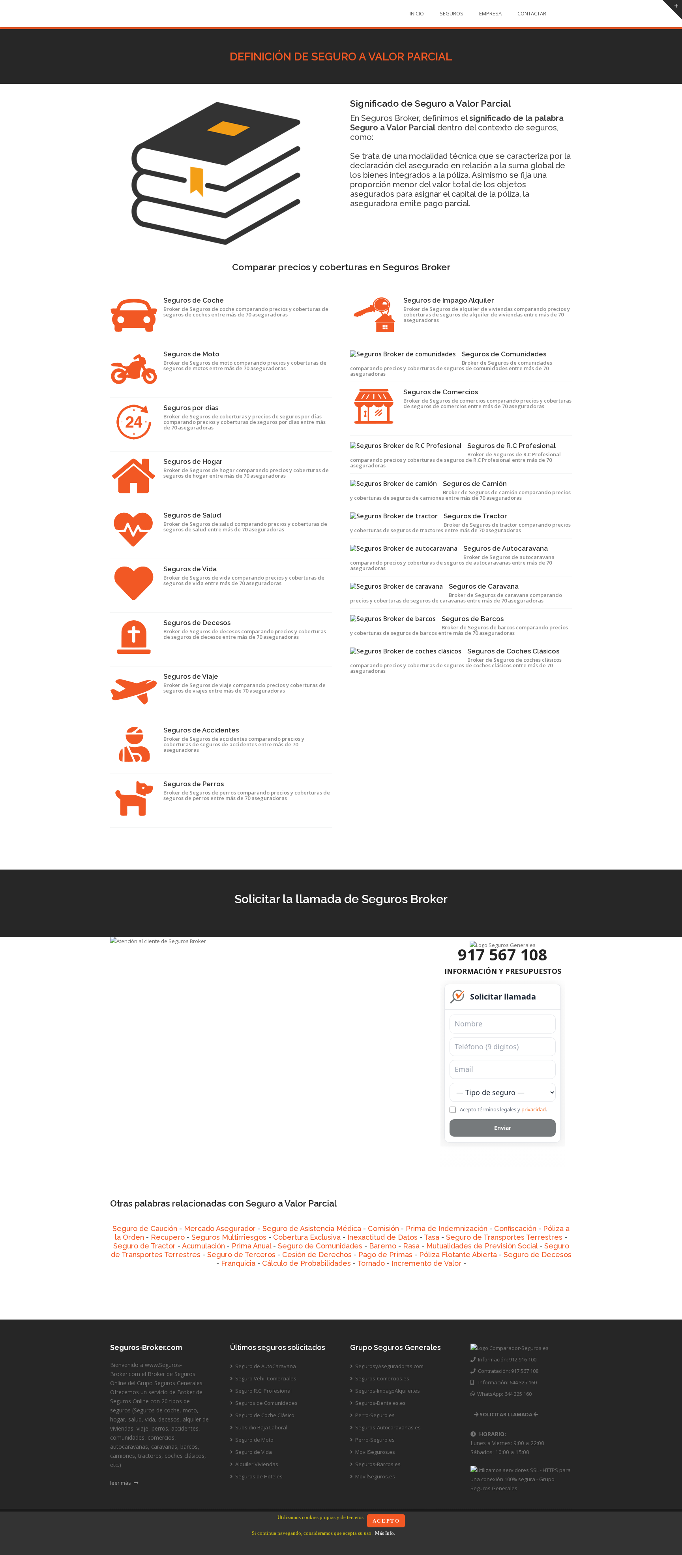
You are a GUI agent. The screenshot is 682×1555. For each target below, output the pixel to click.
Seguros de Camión (475, 483)
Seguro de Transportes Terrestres (504, 1237)
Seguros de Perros (193, 783)
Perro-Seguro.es (374, 1415)
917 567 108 (502, 954)
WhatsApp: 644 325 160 (503, 1393)
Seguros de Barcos (473, 618)
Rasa (411, 1246)
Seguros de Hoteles (258, 1476)
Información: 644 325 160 (505, 1382)
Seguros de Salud (192, 515)
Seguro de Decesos (537, 1254)
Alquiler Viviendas (256, 1464)
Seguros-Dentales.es (380, 1402)
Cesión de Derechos (317, 1254)
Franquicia (238, 1263)
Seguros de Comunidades (504, 354)
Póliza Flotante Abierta (458, 1254)
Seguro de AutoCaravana (265, 1366)
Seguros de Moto (191, 354)
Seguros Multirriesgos (229, 1237)
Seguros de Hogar (193, 461)
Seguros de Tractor (475, 516)
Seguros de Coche (193, 300)
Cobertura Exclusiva (307, 1237)
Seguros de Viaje (190, 676)
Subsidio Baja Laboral (260, 1427)
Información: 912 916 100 (506, 1359)
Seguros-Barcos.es (377, 1464)
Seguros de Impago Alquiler (448, 300)
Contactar (531, 13)
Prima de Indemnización (446, 1228)
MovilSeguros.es (374, 1451)
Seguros (451, 13)
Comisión (383, 1228)
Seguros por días (190, 407)
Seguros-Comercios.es (381, 1378)
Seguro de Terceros (241, 1254)
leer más (121, 1482)
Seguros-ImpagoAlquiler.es (387, 1390)
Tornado (371, 1263)
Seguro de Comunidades (320, 1246)
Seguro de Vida (253, 1451)
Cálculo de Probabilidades (306, 1263)
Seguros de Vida (190, 568)
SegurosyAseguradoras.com (388, 1366)
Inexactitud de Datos (382, 1237)
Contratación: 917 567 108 (507, 1370)
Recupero (168, 1237)
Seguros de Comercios (440, 391)
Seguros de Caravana (484, 586)
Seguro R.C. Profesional (263, 1390)
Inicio (417, 13)
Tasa (431, 1237)
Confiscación (515, 1228)
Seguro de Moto (254, 1439)
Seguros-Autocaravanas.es (387, 1427)
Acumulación (203, 1246)
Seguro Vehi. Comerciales (265, 1378)
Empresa (490, 13)
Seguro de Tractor (144, 1246)
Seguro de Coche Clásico (264, 1415)
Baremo (382, 1246)
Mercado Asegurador (220, 1228)
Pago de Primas (385, 1254)
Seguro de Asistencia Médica (311, 1228)
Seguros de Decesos (196, 622)
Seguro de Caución (144, 1228)
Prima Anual (251, 1246)
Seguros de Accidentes (201, 730)
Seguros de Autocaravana (505, 548)
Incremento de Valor (426, 1263)
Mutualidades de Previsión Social (482, 1246)
